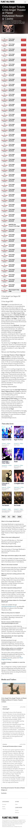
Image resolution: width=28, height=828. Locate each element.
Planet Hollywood (10, 817)
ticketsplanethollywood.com (8, 606)
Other (16, 804)
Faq (8, 516)
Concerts (4, 804)
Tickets (3, 516)
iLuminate (3, 793)
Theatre (4, 808)
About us (17, 812)
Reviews (19, 516)
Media (14, 516)
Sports (3, 806)
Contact (17, 810)
